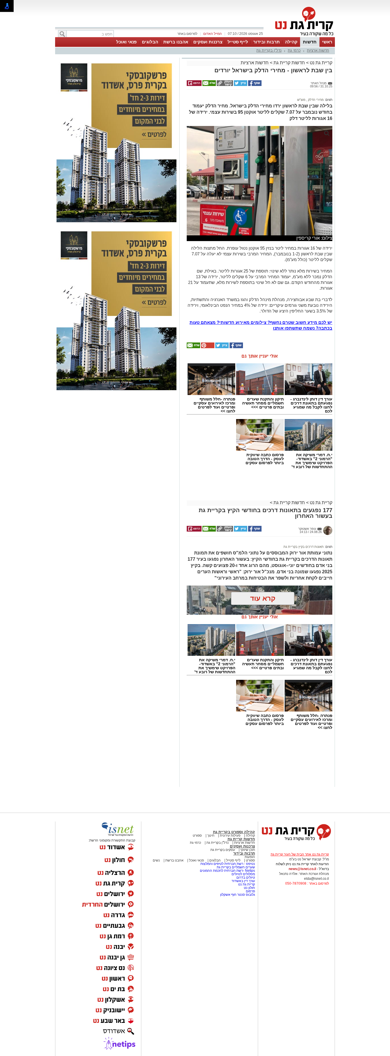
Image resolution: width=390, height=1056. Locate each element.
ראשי (327, 41)
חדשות (310, 41)
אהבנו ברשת (175, 41)
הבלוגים (150, 41)
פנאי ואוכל (126, 41)
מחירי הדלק (315, 99)
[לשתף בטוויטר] (240, 85)
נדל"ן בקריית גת (269, 50)
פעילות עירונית (229, 835)
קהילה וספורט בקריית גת (234, 832)
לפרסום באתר (187, 34)
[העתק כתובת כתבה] (224, 85)
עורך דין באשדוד (243, 881)
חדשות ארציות (318, 50)
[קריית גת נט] (296, 842)
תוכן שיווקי (247, 850)
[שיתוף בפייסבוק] (254, 85)
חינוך (210, 835)
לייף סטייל (238, 41)
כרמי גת (294, 50)
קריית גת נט (320, 62)
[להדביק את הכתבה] (207, 347)
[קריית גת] (303, 37)
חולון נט (249, 888)
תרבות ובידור (266, 41)
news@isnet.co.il (302, 869)
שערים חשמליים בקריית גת (235, 867)
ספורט (197, 835)
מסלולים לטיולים (243, 874)
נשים (156, 860)
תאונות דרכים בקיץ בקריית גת (304, 546)
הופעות (250, 857)
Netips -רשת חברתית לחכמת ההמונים (227, 871)
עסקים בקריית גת (222, 850)
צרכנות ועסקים (207, 41)
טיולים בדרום (245, 877)
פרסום (250, 891)
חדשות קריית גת (289, 62)
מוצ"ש (301, 99)
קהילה (291, 41)
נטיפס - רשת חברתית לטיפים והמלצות (227, 864)
